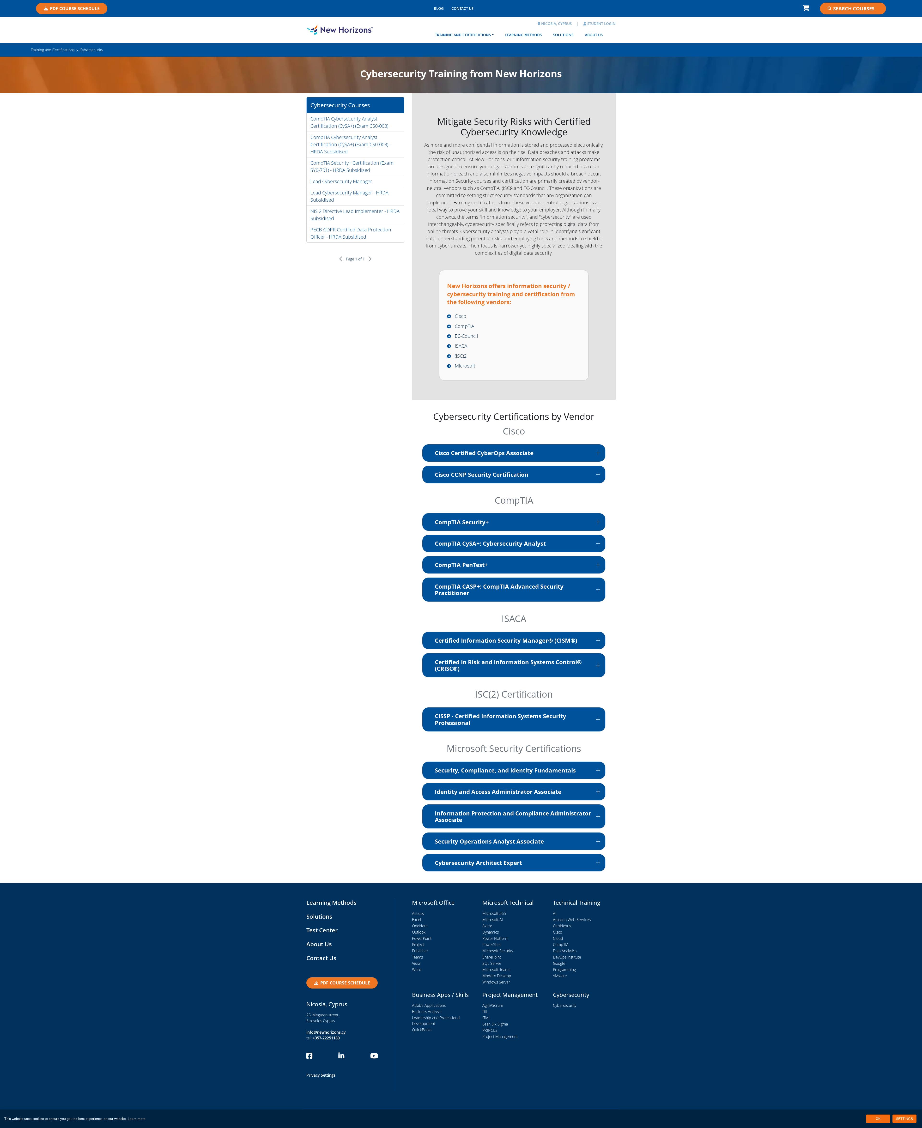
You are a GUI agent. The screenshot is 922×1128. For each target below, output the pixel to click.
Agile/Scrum (492, 1005)
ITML (486, 1017)
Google (559, 963)
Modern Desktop (496, 975)
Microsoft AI (492, 919)
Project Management (500, 1036)
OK (878, 1119)
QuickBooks (422, 1029)
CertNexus (562, 926)
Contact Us (321, 958)
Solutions (563, 34)
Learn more (137, 1119)
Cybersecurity (564, 1005)
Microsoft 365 (494, 913)
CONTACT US (462, 8)
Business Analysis (426, 1011)
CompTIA (561, 944)
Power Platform (495, 938)
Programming (564, 969)
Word (416, 969)
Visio (416, 963)
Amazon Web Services (572, 919)
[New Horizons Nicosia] (339, 29)
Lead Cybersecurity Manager (341, 181)
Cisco (557, 932)
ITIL (485, 1011)
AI (554, 913)
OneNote (420, 926)
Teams (417, 957)
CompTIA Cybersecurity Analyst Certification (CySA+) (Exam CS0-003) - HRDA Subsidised (350, 144)
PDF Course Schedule (75, 8)
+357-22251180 (326, 1038)
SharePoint (491, 957)
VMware (560, 975)
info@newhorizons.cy (326, 1032)
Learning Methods (523, 34)
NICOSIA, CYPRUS (556, 23)
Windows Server (496, 982)
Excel (416, 919)
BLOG (439, 8)
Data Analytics (564, 950)
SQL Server (491, 963)
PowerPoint (421, 938)
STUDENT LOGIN (601, 23)
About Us (594, 34)
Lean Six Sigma (495, 1024)
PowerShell (492, 944)
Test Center (322, 930)
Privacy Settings (320, 1075)
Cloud (558, 938)
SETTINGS (904, 1119)
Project (418, 944)
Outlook (418, 932)
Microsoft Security (497, 950)
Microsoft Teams (496, 969)
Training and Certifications (463, 34)
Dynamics (490, 932)
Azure (487, 926)
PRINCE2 (489, 1030)
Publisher (420, 950)
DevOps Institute (567, 957)
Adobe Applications (429, 1005)
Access (418, 913)
